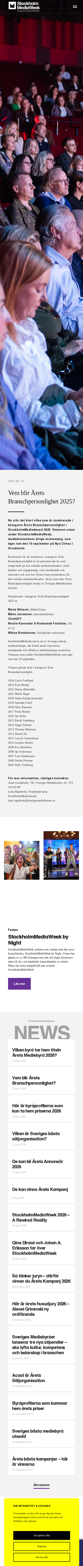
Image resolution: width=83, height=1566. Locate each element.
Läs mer (19, 983)
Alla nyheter (41, 1485)
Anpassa (41, 1546)
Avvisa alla (41, 1557)
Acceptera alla (42, 1535)
